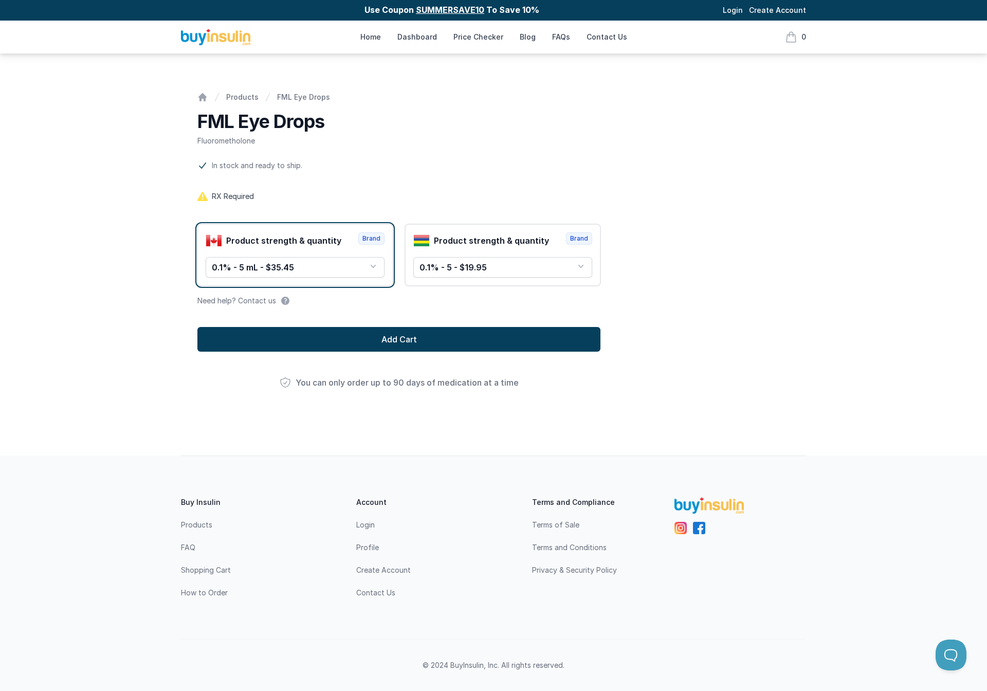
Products (242, 97)
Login (733, 10)
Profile (367, 547)
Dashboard (417, 36)
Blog (528, 36)
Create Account (777, 10)
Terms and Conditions (569, 547)
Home (370, 36)
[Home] (202, 97)
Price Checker (478, 36)
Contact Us (607, 36)
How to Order (204, 592)
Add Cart (399, 339)
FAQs (561, 36)
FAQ (188, 547)
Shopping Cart (206, 570)
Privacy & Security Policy (574, 570)
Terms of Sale (555, 524)
